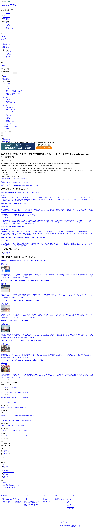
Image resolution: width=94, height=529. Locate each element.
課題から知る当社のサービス (13, 91)
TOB (4, 467)
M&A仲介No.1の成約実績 (9, 498)
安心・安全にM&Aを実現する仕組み (12, 502)
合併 (4, 469)
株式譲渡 (5, 466)
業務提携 (5, 253)
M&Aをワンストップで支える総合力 (12, 501)
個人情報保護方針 (75, 526)
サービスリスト (10, 88)
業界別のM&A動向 (10, 121)
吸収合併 (5, 470)
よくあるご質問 (10, 124)
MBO (4, 477)
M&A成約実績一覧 (10, 102)
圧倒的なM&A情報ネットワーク (11, 499)
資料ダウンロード (10, 118)
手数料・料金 (9, 94)
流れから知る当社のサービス (13, 93)
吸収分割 (5, 476)
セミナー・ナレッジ (11, 28)
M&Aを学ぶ (6, 18)
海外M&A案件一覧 (10, 109)
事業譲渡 (5, 474)
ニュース (6, 44)
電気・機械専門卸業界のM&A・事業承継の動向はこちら (16, 178)
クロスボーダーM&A (8, 472)
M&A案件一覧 (9, 107)
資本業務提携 (6, 252)
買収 (4, 465)
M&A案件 (5, 105)
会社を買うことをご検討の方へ (11, 487)
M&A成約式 (9, 101)
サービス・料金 (25, 495)
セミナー (8, 114)
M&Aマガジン (9, 120)
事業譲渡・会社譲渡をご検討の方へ (12, 485)
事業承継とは (9, 117)
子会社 (5, 473)
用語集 (6, 47)
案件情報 (8, 27)
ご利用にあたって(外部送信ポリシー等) (70, 525)
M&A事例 (8, 25)
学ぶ (6, 46)
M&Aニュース (6, 17)
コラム (5, 15)
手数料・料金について (29, 505)
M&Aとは (8, 115)
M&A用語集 (6, 20)
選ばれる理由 (9, 22)
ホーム (5, 138)
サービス (8, 24)
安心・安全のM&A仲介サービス (14, 90)
